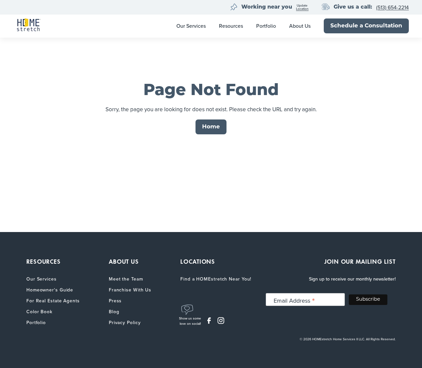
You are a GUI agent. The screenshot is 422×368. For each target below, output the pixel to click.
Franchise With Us (130, 289)
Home (211, 127)
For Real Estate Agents (53, 300)
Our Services (191, 26)
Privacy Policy (125, 322)
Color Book (39, 311)
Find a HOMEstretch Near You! (215, 279)
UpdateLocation (302, 7)
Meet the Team (126, 279)
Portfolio (266, 26)
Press (115, 300)
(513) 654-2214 (392, 7)
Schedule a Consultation (366, 26)
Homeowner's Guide (49, 289)
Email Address (294, 300)
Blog (114, 311)
